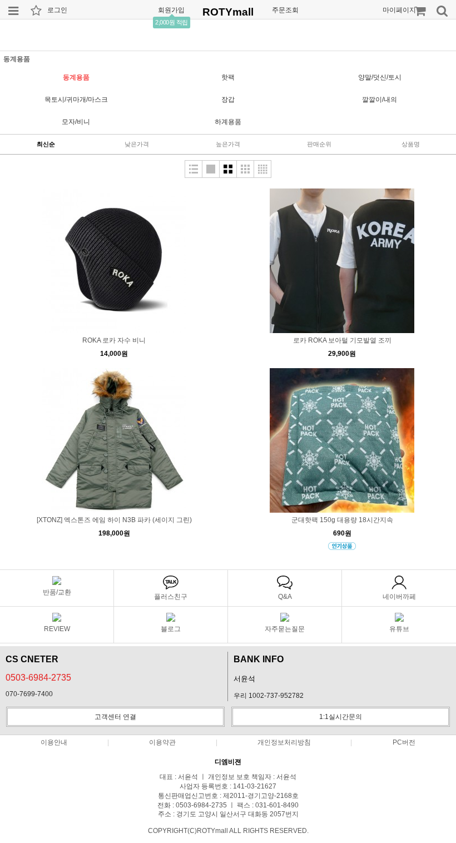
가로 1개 (210, 169)
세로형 (193, 169)
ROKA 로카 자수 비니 (114, 340)
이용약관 (162, 742)
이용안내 (54, 742)
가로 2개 (228, 169)
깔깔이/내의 (379, 99)
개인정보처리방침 (284, 742)
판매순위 (319, 144)
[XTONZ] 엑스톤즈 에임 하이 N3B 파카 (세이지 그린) (114, 520)
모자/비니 (76, 122)
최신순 (46, 144)
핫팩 (228, 77)
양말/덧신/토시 (380, 77)
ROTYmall (228, 12)
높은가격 (228, 144)
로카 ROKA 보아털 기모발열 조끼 (342, 340)
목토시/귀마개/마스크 (76, 99)
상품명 (411, 144)
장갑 (228, 99)
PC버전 (404, 742)
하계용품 (228, 122)
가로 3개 (245, 169)
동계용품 (76, 77)
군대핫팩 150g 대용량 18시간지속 (342, 520)
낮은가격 (137, 144)
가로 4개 (262, 169)
